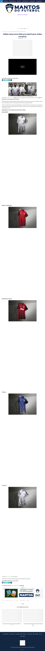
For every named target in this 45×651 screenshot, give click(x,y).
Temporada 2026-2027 (12, 1)
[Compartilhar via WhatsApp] (7, 80)
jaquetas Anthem (10, 97)
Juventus (17, 600)
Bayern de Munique (8, 600)
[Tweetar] (5, 80)
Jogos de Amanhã (38, 1)
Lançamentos (6, 1)
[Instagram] (20, 28)
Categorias (18, 1)
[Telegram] (24, 28)
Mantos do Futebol (4, 31)
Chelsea (13, 600)
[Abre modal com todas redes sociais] (11, 80)
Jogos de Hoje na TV (25, 1)
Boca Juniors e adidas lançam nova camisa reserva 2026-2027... (12, 623)
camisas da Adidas (9, 576)
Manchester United (22, 600)
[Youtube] (21, 28)
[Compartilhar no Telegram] (9, 80)
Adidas (3, 600)
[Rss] (25, 28)
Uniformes (8, 31)
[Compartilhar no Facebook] (3, 80)
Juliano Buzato (21, 38)
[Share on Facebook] (21, 603)
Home (1, 1)
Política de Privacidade (31, 647)
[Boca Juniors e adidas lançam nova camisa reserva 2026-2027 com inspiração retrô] (12, 615)
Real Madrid (27, 600)
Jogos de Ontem (32, 1)
